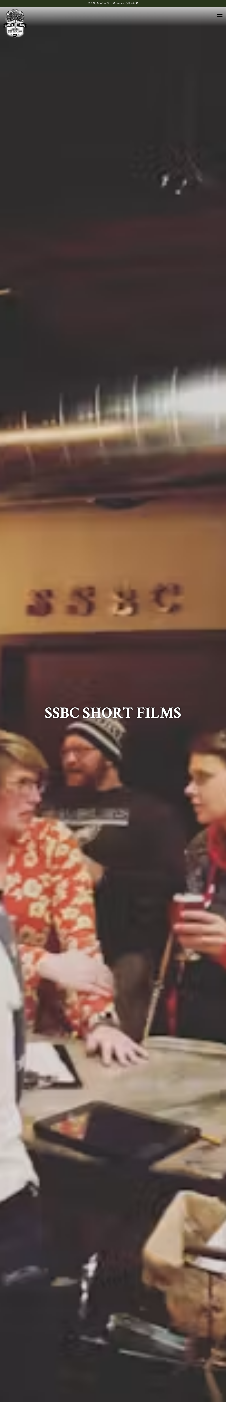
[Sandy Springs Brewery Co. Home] (15, 23)
